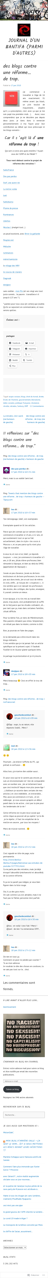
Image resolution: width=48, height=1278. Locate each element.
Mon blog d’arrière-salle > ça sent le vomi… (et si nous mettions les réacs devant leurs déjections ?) (23, 1145)
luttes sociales (9, 403)
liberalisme (35, 400)
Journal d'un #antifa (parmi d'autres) (24, 47)
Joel (13, 745)
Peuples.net (8, 240)
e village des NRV (11, 265)
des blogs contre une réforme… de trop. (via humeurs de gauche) (35, 419)
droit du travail (32, 396)
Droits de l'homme (10, 400)
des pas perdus (18, 468)
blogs (23, 396)
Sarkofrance (8, 170)
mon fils (19, 291)
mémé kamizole (10, 259)
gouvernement (25, 400)
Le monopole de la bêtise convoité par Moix (23, 1225)
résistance (35, 403)
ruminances (8, 252)
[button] (11, 98)
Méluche (7, 246)
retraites (13, 406)
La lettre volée (10, 189)
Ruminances (8, 214)
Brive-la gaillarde (32, 233)
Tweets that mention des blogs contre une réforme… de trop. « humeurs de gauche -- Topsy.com (23, 496)
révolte (6, 406)
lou (12, 509)
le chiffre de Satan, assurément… (18, 1231)
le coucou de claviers (12, 272)
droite (41, 396)
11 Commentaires (37, 406)
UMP (26, 406)
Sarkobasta (8, 201)
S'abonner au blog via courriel (20, 1061)
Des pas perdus (10, 176)
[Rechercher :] (24, 1115)
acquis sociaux (14, 396)
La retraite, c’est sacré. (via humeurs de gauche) (13, 419)
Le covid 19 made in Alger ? (15, 1218)
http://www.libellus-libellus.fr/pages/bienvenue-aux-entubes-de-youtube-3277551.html (23, 862)
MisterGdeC (8, 1132)
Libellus (6, 221)
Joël (5, 195)
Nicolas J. (7, 227)
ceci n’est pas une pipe (13, 1205)
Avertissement (9, 1007)
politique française (22, 403)
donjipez (7, 284)
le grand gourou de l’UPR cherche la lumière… (23, 1212)
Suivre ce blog (12, 1089)
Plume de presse (10, 208)
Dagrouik (7, 278)
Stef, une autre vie (11, 182)
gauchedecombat (22, 715)
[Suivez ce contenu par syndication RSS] (4, 1140)
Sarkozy (20, 406)
